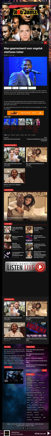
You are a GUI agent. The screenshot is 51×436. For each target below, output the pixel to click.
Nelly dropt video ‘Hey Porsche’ (12, 138)
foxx (28, 390)
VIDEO (32, 425)
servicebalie (35, 405)
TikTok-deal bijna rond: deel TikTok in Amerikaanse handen (7, 254)
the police (36, 412)
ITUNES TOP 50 (20, 425)
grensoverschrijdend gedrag (34, 392)
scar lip (28, 405)
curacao (43, 387)
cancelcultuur (30, 387)
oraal (36, 402)
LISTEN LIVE (14, 424)
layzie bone (36, 397)
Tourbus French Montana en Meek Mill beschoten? (37, 139)
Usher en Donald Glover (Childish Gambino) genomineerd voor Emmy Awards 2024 (36, 129)
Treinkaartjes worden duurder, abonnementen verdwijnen (29, 246)
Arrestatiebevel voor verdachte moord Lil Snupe (29, 127)
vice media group (36, 417)
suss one (41, 410)
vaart (42, 414)
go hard (33, 390)
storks (34, 407)
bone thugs (29, 385)
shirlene (29, 407)
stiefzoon (18, 135)
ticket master (30, 414)
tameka (22, 135)
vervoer (29, 417)
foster (9, 135)
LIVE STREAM (45, 42)
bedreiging (41, 382)
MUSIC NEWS (21, 424)
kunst (40, 395)
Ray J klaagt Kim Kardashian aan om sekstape (36, 154)
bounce (36, 385)
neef (28, 402)
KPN (36, 395)
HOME (8, 424)
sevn (41, 405)
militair (41, 400)
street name (41, 407)
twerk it (37, 414)
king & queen (30, 395)
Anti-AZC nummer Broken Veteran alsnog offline (25, 206)
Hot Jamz (6, 55)
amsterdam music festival (33, 380)
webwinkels (37, 419)
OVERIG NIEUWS (30, 424)
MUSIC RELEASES (39, 424)
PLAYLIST (27, 425)
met (36, 400)
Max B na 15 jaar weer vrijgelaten (14, 175)
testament (29, 412)
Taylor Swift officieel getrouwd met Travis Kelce (14, 154)
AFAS (30, 377)
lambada (29, 397)
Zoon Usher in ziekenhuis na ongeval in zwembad (21, 128)
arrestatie (33, 135)
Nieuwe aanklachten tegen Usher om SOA (14, 128)
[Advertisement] (27, 26)
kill (43, 392)
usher (29, 135)
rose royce (42, 402)
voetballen (29, 419)
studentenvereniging (32, 410)
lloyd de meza (30, 400)
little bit (42, 397)
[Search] (42, 42)
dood (26, 135)
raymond (13, 135)
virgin (44, 417)
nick (32, 402)
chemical (37, 387)
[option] (25, 206)
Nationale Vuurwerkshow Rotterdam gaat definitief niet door (7, 246)
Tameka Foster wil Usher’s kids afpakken (7, 127)
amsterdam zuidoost (32, 382)
